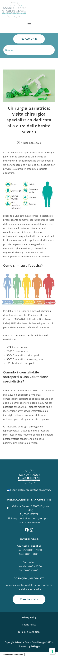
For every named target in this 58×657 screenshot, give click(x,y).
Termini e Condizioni (29, 631)
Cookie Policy (29, 624)
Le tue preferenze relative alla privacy (30, 489)
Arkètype (35, 646)
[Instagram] (31, 530)
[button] (29, 25)
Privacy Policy (29, 617)
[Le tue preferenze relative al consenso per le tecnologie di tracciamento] (52, 651)
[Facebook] (27, 530)
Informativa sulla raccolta (13, 654)
